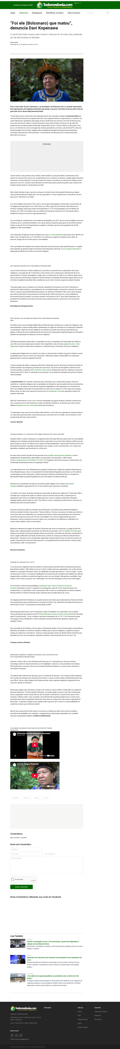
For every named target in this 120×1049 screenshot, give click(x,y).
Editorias (23, 13)
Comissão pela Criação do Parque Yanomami (55, 614)
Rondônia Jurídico (54, 13)
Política (36, 798)
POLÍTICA (29, 939)
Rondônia (15, 798)
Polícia (79, 1023)
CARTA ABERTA (30, 973)
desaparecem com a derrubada (27, 405)
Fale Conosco (74, 13)
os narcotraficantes (57, 235)
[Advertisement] (46, 816)
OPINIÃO (29, 955)
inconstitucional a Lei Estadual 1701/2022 (29, 460)
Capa (12, 13)
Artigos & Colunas (83, 1019)
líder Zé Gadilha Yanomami (68, 531)
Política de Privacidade (101, 1011)
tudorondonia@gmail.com (22, 1039)
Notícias (26, 798)
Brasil (46, 798)
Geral (79, 1015)
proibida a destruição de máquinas (60, 455)
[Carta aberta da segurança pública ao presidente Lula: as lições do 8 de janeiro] (17, 977)
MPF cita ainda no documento (41, 370)
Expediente (98, 1015)
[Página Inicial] (54, 5)
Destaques (37, 13)
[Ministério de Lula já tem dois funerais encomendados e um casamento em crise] (17, 959)
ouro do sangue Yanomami (70, 249)
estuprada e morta (55, 391)
